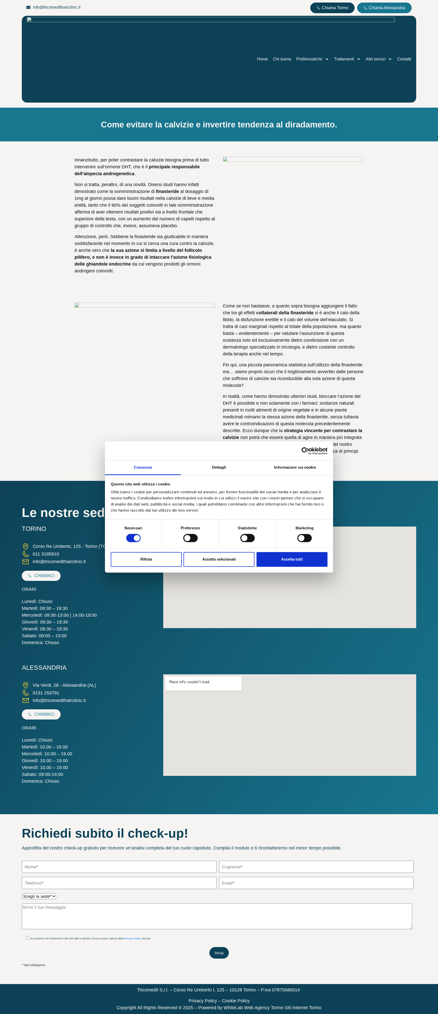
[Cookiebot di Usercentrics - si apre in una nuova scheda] (305, 451)
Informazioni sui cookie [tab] (295, 467)
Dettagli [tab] (219, 467)
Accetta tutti (292, 559)
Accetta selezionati (219, 559)
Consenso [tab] (143, 467)
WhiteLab (234, 1007)
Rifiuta (146, 559)
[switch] (190, 538)
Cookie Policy (236, 1000)
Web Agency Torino (263, 1007)
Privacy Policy (132, 938)
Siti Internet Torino (303, 1007)
